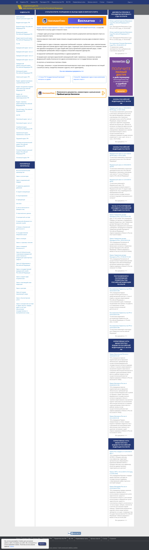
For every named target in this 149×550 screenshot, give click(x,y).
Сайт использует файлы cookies (68, 547)
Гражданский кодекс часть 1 (24, 48)
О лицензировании (21, 195)
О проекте (110, 2)
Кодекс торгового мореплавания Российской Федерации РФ (24, 103)
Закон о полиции (21, 238)
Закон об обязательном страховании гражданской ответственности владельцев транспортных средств (24, 255)
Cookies (11, 546)
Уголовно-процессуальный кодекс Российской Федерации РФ (24, 151)
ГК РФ (18, 44)
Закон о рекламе (21, 288)
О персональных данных (23, 213)
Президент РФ (44, 2)
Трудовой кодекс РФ (22, 138)
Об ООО (18, 203)
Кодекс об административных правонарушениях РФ (22, 96)
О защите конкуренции (23, 191)
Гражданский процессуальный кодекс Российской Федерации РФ (24, 65)
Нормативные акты (79, 2)
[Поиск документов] (17, 2)
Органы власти (92, 2)
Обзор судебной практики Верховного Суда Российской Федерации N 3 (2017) (121, 22)
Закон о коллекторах (22, 176)
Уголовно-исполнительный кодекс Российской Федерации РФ (24, 144)
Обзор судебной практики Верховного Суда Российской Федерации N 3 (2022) (121, 33)
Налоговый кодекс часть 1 (24, 119)
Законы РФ (34, 2)
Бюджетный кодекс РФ (23, 22)
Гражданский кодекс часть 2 (24, 51)
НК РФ (18, 115)
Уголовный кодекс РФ (22, 157)
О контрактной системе (23, 217)
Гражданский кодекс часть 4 (24, 59)
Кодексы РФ (24, 2)
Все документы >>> (121, 53)
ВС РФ (68, 2)
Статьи (102, 2)
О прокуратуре (20, 199)
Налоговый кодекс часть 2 (24, 123)
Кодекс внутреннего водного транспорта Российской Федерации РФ (24, 88)
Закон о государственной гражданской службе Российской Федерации (23, 270)
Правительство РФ (58, 2)
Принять (42, 543)
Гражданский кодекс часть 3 (24, 55)
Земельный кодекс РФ (23, 77)
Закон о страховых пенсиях (24, 242)
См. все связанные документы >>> (72, 71)
